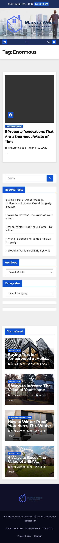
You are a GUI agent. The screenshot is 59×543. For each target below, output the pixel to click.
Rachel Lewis (39, 148)
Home (8, 528)
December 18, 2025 (22, 431)
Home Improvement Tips (20, 417)
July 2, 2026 (18, 364)
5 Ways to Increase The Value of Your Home (29, 387)
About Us (18, 528)
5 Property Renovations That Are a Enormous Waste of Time (29, 136)
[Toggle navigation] (27, 42)
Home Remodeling (14, 126)
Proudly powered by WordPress (19, 516)
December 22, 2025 (22, 395)
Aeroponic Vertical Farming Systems (28, 250)
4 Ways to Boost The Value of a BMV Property (27, 461)
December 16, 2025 (22, 467)
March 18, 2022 (17, 148)
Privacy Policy (24, 536)
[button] (48, 41)
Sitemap (38, 536)
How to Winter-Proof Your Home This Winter (29, 423)
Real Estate (14, 350)
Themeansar (29, 520)
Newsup (49, 516)
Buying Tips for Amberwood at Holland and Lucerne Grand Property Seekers (29, 203)
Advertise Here (32, 528)
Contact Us (47, 528)
